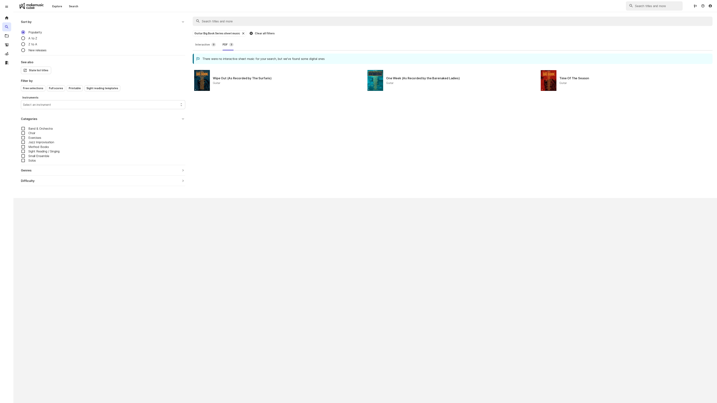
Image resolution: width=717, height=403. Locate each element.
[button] (103, 22)
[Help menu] (703, 6)
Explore (57, 6)
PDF (227, 44)
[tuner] (695, 6)
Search (73, 6)
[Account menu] (710, 6)
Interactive (204, 44)
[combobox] (23, 104)
